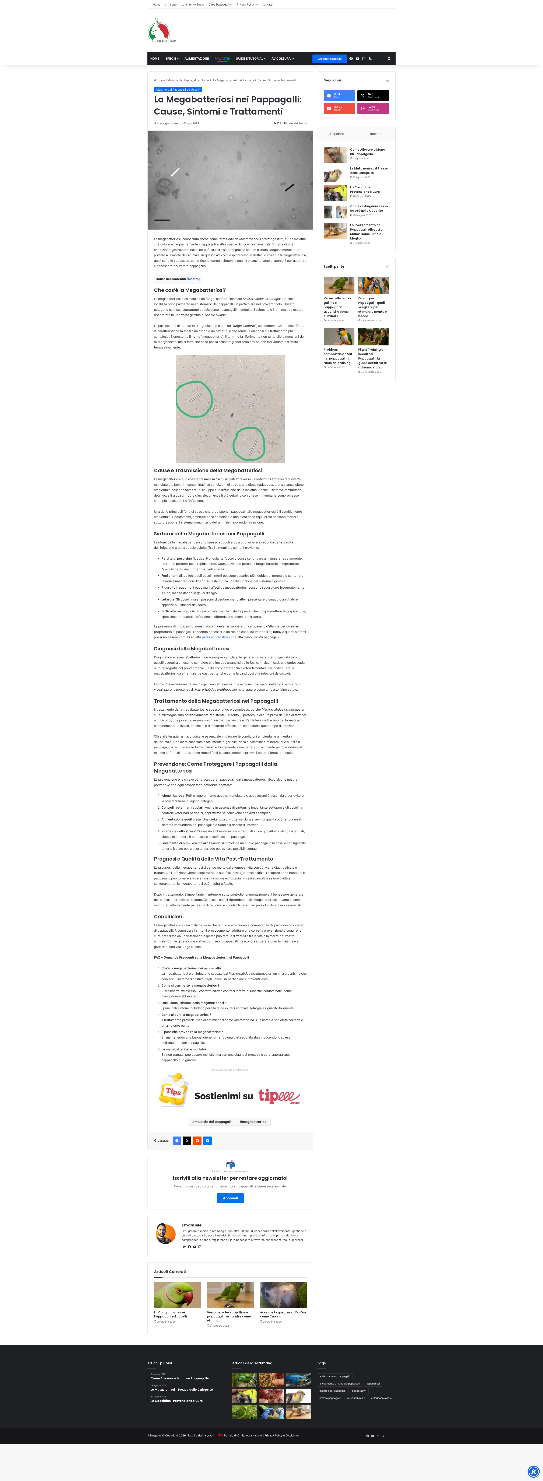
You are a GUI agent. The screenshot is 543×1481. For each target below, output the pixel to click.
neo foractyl (359, 1390)
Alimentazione (197, 58)
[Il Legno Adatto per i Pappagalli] (298, 1380)
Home (157, 4)
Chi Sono (171, 4)
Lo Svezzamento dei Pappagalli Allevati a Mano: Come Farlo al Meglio (366, 232)
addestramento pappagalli (334, 1376)
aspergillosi (373, 1383)
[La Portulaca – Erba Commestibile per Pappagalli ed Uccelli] (244, 1412)
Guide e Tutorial (249, 58)
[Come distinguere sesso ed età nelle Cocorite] (335, 212)
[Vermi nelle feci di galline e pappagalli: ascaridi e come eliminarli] (230, 1295)
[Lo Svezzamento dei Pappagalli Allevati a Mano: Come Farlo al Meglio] (335, 231)
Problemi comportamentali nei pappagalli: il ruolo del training (338, 356)
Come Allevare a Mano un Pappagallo (367, 151)
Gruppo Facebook (329, 58)
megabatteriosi (254, 1122)
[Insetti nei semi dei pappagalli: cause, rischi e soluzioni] (271, 1380)
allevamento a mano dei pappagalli (340, 1383)
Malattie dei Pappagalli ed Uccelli (189, 80)
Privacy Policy (246, 4)
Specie (170, 58)
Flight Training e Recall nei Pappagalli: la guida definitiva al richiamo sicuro (372, 358)
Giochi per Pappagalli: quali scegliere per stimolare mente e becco (372, 307)
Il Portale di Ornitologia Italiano (242, 1435)
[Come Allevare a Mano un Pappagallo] (335, 155)
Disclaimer (292, 1435)
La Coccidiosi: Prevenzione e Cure (365, 189)
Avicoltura (281, 58)
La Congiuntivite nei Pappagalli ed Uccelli (170, 1314)
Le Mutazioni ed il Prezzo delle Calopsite (369, 170)
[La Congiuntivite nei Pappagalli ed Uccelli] (177, 1295)
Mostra (193, 279)
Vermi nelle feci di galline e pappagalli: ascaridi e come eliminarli (229, 1316)
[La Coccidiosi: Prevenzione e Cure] (335, 193)
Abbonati (230, 1198)
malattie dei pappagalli (213, 1122)
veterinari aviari (356, 1398)
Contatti (267, 4)
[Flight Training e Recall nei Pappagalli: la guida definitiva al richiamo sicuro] (373, 337)
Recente (376, 134)
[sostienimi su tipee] (230, 1091)
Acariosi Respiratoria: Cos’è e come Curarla (283, 1314)
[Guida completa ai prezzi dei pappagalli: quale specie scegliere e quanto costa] (244, 1380)
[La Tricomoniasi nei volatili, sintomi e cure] (271, 1396)
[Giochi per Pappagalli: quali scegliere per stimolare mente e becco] (373, 285)
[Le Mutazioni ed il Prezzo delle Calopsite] (335, 174)
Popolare (337, 134)
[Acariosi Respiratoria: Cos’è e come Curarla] (283, 1295)
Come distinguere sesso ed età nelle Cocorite (369, 208)
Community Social (192, 4)
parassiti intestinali (216, 637)
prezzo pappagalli (330, 1398)
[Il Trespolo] (162, 30)
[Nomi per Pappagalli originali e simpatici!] (271, 1412)
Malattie (222, 58)
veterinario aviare (381, 1398)
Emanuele (192, 1225)
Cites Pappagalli (219, 4)
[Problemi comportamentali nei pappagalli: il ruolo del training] (339, 337)
